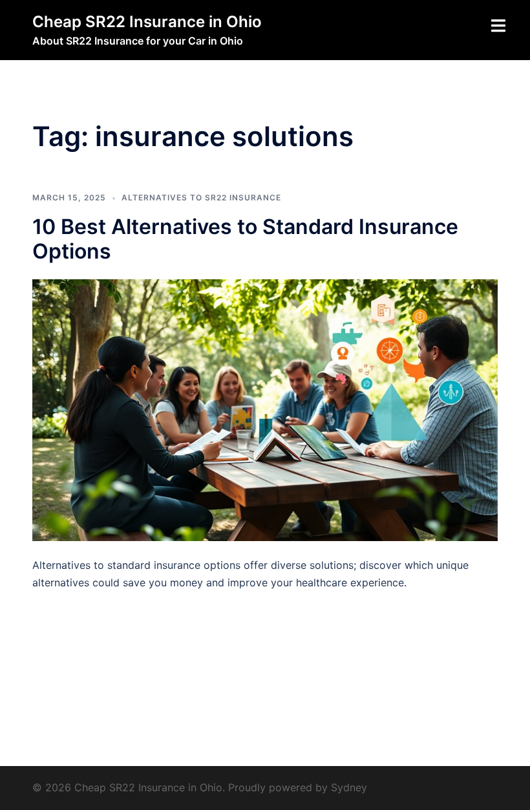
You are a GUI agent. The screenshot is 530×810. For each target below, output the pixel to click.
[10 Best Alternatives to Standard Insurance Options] (265, 409)
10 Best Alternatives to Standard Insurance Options (245, 239)
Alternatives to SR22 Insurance (201, 197)
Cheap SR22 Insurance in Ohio (147, 21)
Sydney (349, 787)
